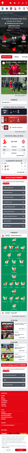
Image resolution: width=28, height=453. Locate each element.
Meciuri (3, 399)
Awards (3, 419)
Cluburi (3, 404)
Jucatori (3, 406)
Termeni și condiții (6, 414)
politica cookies (5, 447)
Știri (2, 397)
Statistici (4, 402)
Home (2, 13)
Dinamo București (16, 235)
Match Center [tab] (6, 57)
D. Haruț (20, 45)
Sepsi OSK (14, 313)
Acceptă (21, 450)
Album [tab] (17, 57)
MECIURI (6, 13)
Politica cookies (6, 415)
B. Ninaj (4, 45)
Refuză (8, 450)
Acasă (3, 395)
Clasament (4, 400)
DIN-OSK (11, 13)
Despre (3, 412)
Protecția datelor (6, 417)
